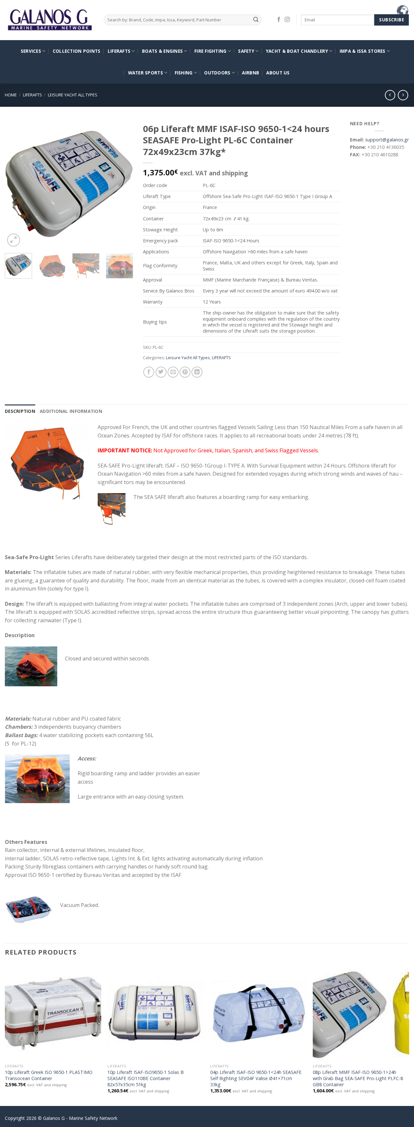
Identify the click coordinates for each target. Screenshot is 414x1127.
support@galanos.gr (387, 140)
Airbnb (250, 73)
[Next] (122, 184)
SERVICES (31, 51)
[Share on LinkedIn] (196, 372)
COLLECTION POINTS (77, 51)
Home (11, 95)
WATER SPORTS (145, 73)
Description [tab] (20, 411)
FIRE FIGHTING (210, 51)
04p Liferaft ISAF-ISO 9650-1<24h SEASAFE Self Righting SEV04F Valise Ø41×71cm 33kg (255, 1078)
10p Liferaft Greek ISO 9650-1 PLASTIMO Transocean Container (49, 1075)
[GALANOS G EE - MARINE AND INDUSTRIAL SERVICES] (49, 20)
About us (277, 73)
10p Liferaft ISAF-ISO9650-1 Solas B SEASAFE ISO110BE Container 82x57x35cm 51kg (145, 1078)
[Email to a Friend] (173, 372)
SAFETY (246, 51)
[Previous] (15, 184)
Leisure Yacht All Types (72, 95)
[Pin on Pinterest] (185, 372)
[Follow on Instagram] (287, 20)
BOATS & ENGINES (162, 51)
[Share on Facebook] (148, 372)
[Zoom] (13, 240)
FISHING (184, 73)
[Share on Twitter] (161, 372)
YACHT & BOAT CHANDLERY (297, 51)
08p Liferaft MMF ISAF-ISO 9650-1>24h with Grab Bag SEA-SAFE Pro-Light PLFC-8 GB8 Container (358, 1078)
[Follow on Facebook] (278, 20)
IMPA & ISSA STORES (363, 51)
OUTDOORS (217, 73)
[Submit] (255, 20)
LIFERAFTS (119, 51)
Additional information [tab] (71, 411)
